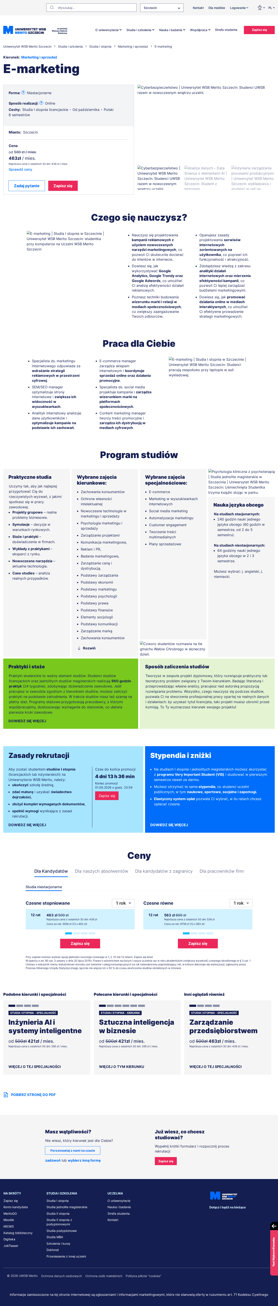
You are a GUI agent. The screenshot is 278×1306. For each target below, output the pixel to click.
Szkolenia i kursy (58, 1243)
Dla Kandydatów (51, 871)
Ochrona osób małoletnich (103, 1276)
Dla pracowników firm (222, 871)
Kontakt (198, 8)
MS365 (8, 1226)
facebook (212, 1216)
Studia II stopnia (58, 1213)
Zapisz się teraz (143, 957)
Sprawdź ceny (20, 169)
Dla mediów (216, 8)
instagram (240, 1216)
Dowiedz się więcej (27, 721)
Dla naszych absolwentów (101, 871)
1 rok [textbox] (121, 903)
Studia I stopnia (57, 1201)
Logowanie (238, 8)
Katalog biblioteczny (18, 1233)
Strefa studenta (226, 30)
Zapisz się (259, 30)
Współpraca (198, 30)
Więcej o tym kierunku (121, 1066)
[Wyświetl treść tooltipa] (23, 93)
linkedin (221, 1216)
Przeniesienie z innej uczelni (66, 1256)
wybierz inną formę (84, 1160)
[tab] (68, 933)
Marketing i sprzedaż (39, 57)
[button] (159, 177)
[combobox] (162, 7)
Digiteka (9, 1239)
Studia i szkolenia (138, 30)
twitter (230, 1216)
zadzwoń (53, 1160)
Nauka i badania (170, 30)
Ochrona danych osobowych (61, 1276)
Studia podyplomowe (61, 1231)
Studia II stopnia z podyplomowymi (59, 1222)
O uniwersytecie (107, 30)
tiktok (258, 1216)
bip (269, 1216)
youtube (249, 1216)
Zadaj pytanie (27, 185)
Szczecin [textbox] (150, 8)
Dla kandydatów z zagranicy (164, 871)
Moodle (8, 1220)
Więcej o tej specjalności (34, 1066)
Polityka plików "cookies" (143, 1276)
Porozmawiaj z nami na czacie (72, 1150)
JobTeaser (10, 1246)
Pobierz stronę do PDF (33, 1095)
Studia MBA (54, 1237)
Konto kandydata (15, 1207)
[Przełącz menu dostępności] (261, 7)
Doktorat (52, 1250)
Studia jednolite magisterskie (66, 1207)
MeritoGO (10, 1213)
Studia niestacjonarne (44, 887)
